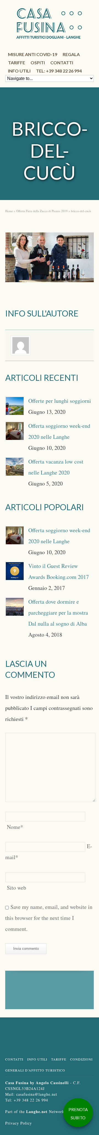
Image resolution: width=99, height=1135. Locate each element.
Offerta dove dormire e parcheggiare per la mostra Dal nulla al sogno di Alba (58, 612)
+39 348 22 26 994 (31, 1100)
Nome (15, 827)
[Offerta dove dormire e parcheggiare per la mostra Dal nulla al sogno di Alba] (14, 606)
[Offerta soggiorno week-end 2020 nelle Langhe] (14, 430)
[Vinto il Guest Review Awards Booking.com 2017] (14, 571)
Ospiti (38, 62)
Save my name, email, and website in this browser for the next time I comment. (48, 918)
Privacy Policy (18, 1123)
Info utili (19, 70)
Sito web (16, 887)
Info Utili (37, 1059)
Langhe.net (37, 1111)
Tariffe (16, 62)
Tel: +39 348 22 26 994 (59, 70)
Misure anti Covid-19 (32, 54)
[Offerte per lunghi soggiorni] (14, 405)
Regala (71, 54)
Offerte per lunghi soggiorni (59, 400)
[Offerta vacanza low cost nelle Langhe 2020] (14, 466)
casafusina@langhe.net (36, 1094)
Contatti (61, 62)
